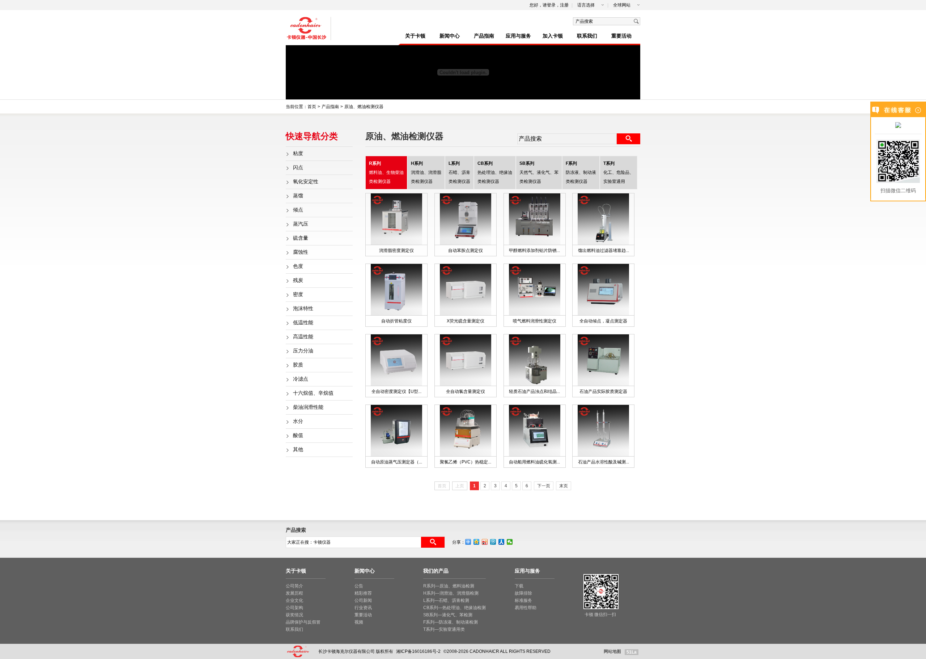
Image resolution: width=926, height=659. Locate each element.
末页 (563, 485)
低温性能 (303, 322)
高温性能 (303, 336)
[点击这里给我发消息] (898, 125)
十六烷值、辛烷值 (313, 393)
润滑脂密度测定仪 (396, 250)
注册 (564, 5)
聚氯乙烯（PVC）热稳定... (465, 462)
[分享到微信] (510, 542)
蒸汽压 (300, 224)
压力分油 (303, 351)
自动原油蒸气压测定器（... (396, 462)
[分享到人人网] (501, 542)
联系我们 (587, 36)
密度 (298, 294)
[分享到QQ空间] (476, 542)
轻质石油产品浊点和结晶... (534, 391)
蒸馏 (298, 195)
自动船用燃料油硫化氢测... (534, 462)
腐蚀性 (300, 252)
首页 (311, 106)
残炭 (298, 280)
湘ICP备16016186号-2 (418, 651)
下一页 (543, 485)
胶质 (298, 365)
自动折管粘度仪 (396, 321)
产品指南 (484, 36)
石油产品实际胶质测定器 (603, 391)
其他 (298, 449)
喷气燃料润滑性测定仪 (534, 321)
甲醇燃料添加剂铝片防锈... (534, 250)
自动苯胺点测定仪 (465, 250)
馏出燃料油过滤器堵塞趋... (603, 250)
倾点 (298, 210)
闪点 (298, 167)
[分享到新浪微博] (485, 542)
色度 (298, 266)
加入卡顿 (553, 36)
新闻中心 (449, 36)
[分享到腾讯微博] (493, 542)
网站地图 (612, 651)
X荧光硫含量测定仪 (465, 321)
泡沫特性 (303, 308)
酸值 (298, 435)
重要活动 (621, 36)
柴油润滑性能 (308, 407)
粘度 (298, 153)
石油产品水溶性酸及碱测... (603, 462)
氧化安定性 (305, 181)
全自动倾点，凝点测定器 (603, 321)
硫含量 (300, 238)
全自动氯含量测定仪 (465, 391)
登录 (551, 5)
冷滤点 (300, 379)
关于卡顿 (415, 36)
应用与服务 (518, 36)
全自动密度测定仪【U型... (396, 391)
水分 (298, 421)
